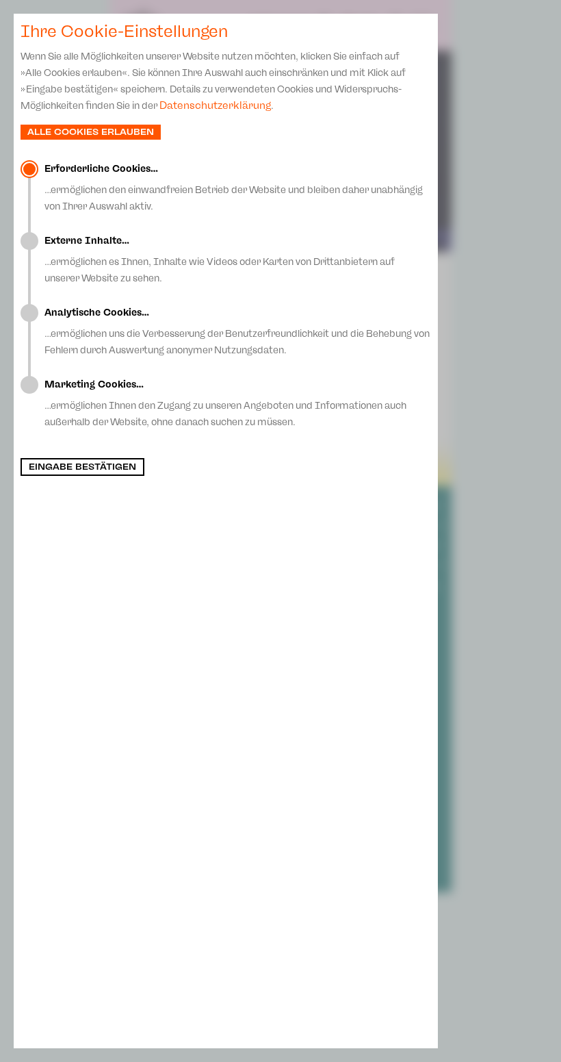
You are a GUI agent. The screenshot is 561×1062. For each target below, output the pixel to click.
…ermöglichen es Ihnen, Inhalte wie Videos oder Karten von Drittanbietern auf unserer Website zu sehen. (219, 259)
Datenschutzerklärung (215, 105)
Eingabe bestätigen (82, 467)
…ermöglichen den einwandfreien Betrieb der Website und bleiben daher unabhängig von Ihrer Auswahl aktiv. (233, 187)
